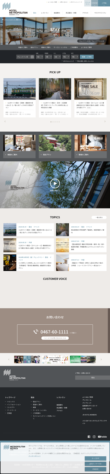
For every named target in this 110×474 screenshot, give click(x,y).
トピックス (11, 402)
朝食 (34, 407)
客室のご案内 (22, 47)
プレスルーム (86, 400)
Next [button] (105, 121)
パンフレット (87, 403)
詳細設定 (95, 469)
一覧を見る (99, 217)
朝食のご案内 (45, 47)
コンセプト (11, 407)
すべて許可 (95, 458)
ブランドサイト (87, 3)
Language (95, 3)
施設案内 (57, 13)
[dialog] (55, 457)
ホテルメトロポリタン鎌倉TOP (12, 19)
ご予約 (104, 3)
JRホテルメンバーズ (76, 2)
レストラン (45, 13)
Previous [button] (5, 121)
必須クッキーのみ (95, 464)
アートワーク (11, 410)
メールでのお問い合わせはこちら (55, 338)
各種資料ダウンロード (89, 406)
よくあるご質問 (52, 2)
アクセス (85, 13)
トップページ (10, 397)
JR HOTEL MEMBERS (89, 415)
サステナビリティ (100, 13)
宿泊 (34, 13)
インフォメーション (14, 404)
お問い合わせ (64, 2)
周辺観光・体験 (71, 13)
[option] (19, 97)
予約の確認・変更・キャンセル (85, 61)
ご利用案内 (74, 47)
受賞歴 (9, 413)
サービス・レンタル (60, 47)
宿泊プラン (34, 47)
